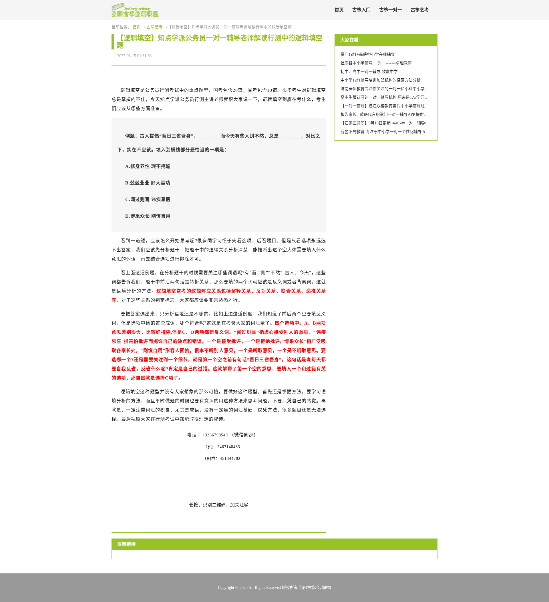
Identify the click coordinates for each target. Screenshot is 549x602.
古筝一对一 (390, 9)
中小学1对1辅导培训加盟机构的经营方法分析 (381, 80)
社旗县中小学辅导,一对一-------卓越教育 (376, 63)
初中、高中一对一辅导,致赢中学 (369, 71)
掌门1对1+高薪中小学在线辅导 (368, 54)
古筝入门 (361, 9)
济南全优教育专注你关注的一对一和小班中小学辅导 (387, 89)
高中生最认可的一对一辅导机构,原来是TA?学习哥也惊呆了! (393, 97)
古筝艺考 (420, 9)
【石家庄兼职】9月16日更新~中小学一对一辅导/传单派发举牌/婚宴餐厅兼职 (408, 123)
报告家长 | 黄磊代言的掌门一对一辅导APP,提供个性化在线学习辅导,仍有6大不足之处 (416, 114)
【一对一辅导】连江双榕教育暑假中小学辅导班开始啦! (389, 106)
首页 (339, 9)
